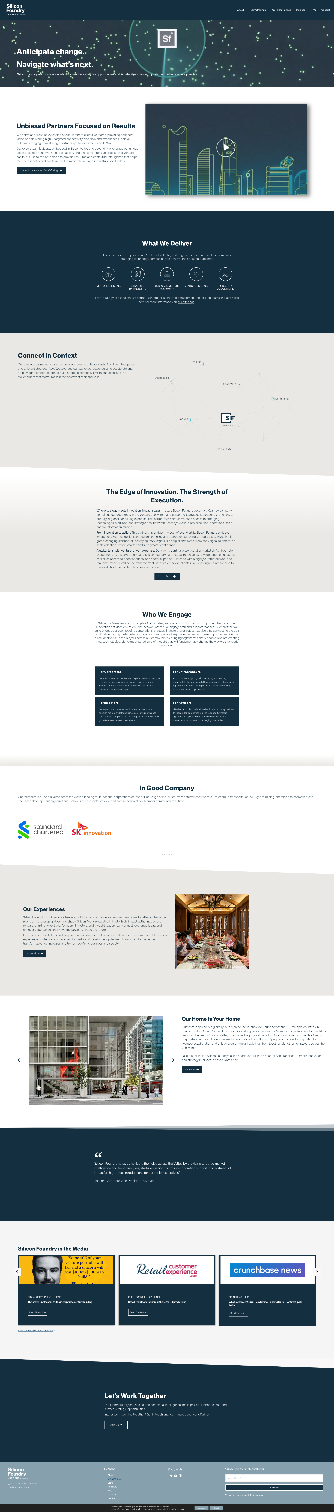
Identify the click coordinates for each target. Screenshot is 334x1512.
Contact (326, 10)
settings (180, 1509)
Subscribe (274, 1487)
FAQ (314, 10)
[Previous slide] (17, 1272)
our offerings (186, 302)
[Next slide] (317, 1272)
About (241, 10)
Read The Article (29, 1312)
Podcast (112, 1486)
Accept (201, 1508)
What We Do (115, 1479)
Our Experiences (282, 10)
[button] (162, 854)
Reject (216, 1508)
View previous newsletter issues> (244, 1495)
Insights (301, 10)
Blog (110, 1482)
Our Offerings (258, 10)
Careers (112, 1494)
